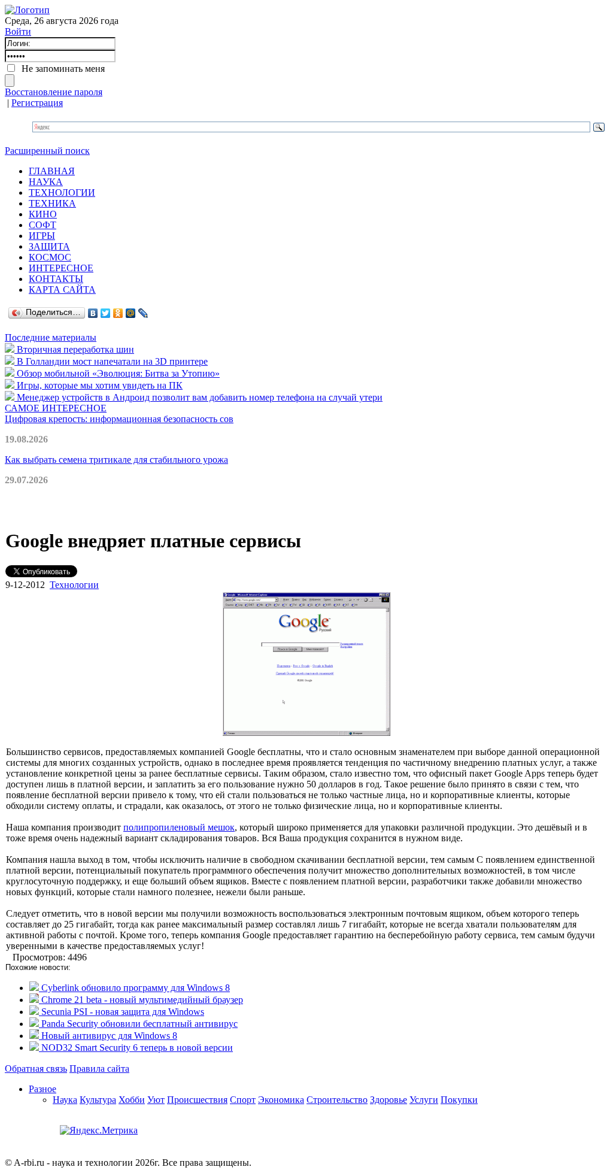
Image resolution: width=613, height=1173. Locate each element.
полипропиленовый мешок (179, 827)
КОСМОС (50, 257)
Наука (65, 1100)
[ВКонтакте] (93, 313)
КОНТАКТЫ (56, 279)
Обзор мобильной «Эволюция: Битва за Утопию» (117, 373)
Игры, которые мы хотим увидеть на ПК (98, 385)
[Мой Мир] (131, 313)
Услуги (423, 1100)
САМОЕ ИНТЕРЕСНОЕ (56, 408)
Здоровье (388, 1100)
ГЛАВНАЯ (52, 171)
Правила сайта (99, 1068)
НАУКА (46, 182)
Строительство (337, 1100)
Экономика (281, 1100)
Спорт (243, 1100)
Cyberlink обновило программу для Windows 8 (134, 988)
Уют (156, 1100)
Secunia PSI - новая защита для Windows (121, 1012)
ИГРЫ (42, 236)
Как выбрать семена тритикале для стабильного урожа (116, 459)
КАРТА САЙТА (62, 289)
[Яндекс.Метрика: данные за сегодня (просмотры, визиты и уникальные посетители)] (99, 1130)
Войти (18, 31)
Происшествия (197, 1100)
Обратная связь (36, 1068)
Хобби (132, 1100)
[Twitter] (105, 313)
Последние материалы (50, 337)
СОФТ (42, 225)
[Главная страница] (27, 10)
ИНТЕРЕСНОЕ (61, 268)
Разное (42, 1089)
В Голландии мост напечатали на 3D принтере (111, 361)
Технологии (74, 585)
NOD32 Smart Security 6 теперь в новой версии (136, 1047)
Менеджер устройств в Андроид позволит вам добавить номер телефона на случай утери (198, 397)
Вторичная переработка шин (74, 349)
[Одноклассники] (118, 313)
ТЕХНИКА (52, 203)
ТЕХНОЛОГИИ (62, 192)
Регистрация (37, 103)
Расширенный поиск (47, 151)
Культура (98, 1100)
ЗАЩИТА (49, 246)
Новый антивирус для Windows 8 (108, 1035)
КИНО (43, 214)
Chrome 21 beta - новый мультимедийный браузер (141, 1000)
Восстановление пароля (53, 92)
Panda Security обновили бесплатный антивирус (138, 1024)
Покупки (459, 1100)
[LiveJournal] (143, 313)
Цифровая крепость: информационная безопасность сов (119, 419)
